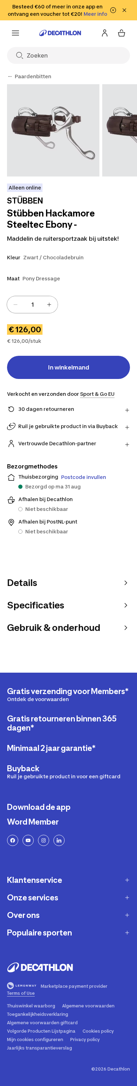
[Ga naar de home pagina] (60, 33)
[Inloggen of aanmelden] (104, 33)
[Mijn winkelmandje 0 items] (121, 33)
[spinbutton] (32, 305)
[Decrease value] (15, 304)
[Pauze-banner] (113, 10)
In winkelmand (68, 367)
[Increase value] (49, 304)
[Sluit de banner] (124, 10)
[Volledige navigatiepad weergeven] (10, 76)
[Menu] (15, 33)
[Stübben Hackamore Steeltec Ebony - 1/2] (53, 130)
